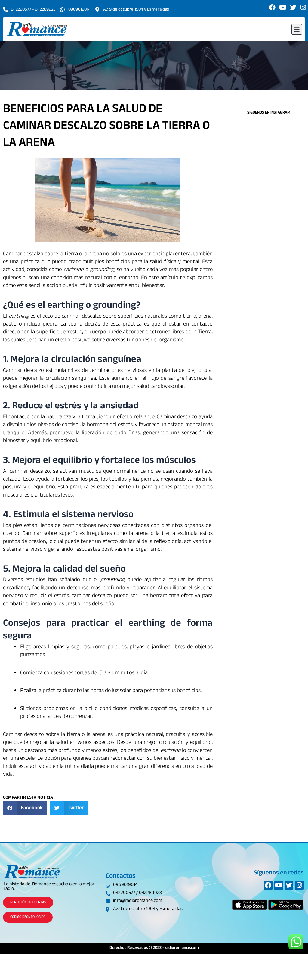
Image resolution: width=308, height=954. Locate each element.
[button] (296, 29)
